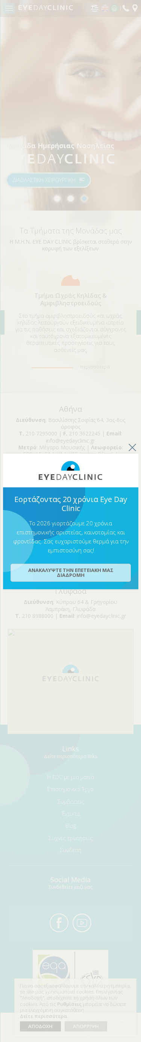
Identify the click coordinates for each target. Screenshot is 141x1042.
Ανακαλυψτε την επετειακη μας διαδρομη (71, 572)
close (132, 447)
